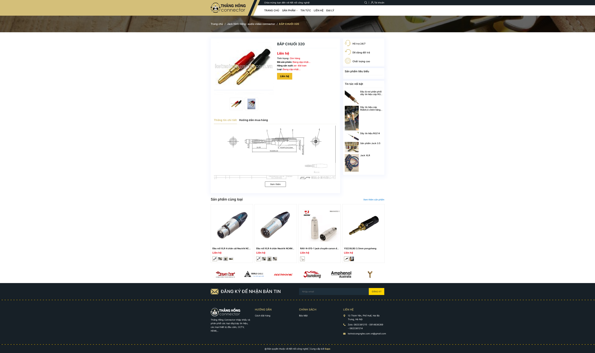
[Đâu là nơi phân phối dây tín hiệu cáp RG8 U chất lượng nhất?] (352, 97)
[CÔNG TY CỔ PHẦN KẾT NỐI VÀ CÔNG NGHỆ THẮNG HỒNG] (225, 312)
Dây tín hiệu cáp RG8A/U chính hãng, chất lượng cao (370, 110)
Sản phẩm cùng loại (227, 199)
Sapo (327, 348)
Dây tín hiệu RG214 (370, 133)
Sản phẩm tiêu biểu (357, 71)
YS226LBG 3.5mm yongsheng (360, 248)
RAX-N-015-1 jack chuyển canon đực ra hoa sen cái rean (330, 248)
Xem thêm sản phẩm (373, 199)
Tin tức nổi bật (354, 83)
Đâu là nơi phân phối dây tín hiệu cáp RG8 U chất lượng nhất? (371, 94)
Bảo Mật (303, 315)
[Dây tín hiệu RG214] (352, 136)
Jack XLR (365, 155)
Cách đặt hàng (262, 315)
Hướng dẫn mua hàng (253, 120)
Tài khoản (379, 2)
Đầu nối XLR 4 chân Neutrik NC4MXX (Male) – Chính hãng (287, 248)
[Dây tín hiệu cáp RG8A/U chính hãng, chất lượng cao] (352, 118)
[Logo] (228, 8)
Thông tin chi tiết (225, 120)
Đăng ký (376, 291)
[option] (236, 104)
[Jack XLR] (352, 163)
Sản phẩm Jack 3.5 (370, 143)
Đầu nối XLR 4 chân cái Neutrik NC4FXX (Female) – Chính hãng (245, 248)
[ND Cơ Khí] (225, 274)
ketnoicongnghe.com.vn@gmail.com (367, 333)
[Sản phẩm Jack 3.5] (352, 147)
